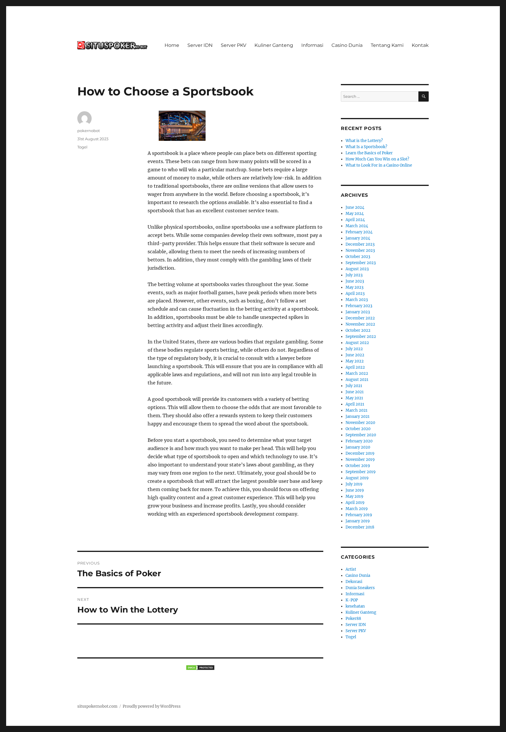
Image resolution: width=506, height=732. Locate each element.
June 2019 (355, 490)
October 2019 (358, 465)
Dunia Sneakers (360, 587)
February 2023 (359, 305)
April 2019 (355, 502)
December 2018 (360, 527)
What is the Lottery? (364, 140)
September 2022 (361, 336)
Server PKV (233, 45)
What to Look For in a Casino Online (379, 165)
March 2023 (357, 299)
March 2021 (356, 410)
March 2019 (357, 508)
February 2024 (359, 232)
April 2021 (355, 404)
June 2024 (355, 207)
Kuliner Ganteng (273, 45)
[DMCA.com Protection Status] (200, 668)
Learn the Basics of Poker (369, 152)
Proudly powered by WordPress (152, 706)
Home (172, 45)
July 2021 (354, 385)
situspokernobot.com (97, 706)
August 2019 (357, 478)
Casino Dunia (347, 45)
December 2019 (360, 453)
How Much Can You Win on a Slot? (377, 159)
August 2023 (357, 268)
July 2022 (354, 348)
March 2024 (357, 225)
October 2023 (358, 256)
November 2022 (360, 324)
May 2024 (355, 213)
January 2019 (358, 521)
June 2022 (355, 355)
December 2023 (360, 244)
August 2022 (357, 342)
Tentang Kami (387, 45)
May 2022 (355, 361)
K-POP (352, 600)
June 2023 (355, 281)
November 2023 (360, 250)
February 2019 (359, 514)
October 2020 (358, 428)
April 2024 (355, 219)
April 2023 (355, 293)
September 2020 (361, 434)
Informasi (312, 45)
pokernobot (88, 130)
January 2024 (358, 238)
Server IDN (200, 45)
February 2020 (359, 441)
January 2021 (358, 416)
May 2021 (354, 398)
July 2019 (354, 484)
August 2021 (357, 379)
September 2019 (361, 471)
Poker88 (353, 618)
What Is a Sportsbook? (366, 146)
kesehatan (355, 606)
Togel (82, 147)
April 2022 (355, 367)
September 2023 (361, 262)
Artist (351, 569)
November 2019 (360, 459)
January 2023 (358, 311)
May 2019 (354, 496)
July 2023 (354, 275)
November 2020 (360, 422)
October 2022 (358, 330)
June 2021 (355, 391)
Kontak (420, 45)
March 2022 (357, 373)
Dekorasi (354, 581)
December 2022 (360, 318)
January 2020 (358, 447)
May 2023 (354, 287)
